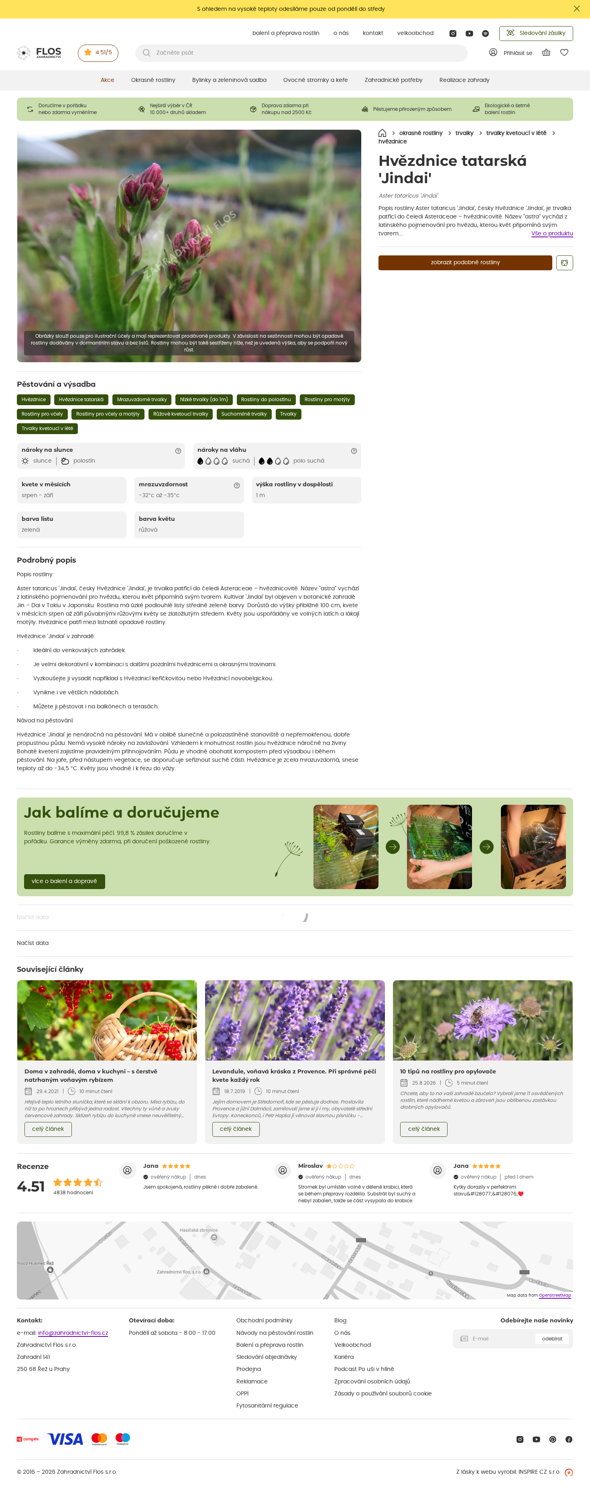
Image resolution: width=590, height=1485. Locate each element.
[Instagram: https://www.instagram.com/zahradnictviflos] (453, 33)
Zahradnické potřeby (394, 80)
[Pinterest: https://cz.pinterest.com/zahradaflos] (553, 1439)
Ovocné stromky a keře (315, 80)
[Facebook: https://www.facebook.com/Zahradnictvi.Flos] (569, 1439)
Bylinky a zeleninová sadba (229, 80)
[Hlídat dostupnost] (564, 262)
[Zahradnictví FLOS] (39, 53)
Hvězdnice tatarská (81, 399)
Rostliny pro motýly (327, 399)
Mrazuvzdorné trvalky (142, 399)
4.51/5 (104, 52)
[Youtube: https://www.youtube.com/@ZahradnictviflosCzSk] (469, 33)
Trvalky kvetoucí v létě (47, 428)
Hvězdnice (34, 399)
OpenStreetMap (555, 1295)
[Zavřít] (577, 8)
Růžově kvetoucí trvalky (180, 414)
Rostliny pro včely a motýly (108, 414)
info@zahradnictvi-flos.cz (73, 1333)
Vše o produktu (552, 234)
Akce (107, 80)
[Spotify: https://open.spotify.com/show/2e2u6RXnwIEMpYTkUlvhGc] (486, 33)
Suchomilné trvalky (244, 414)
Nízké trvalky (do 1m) (204, 399)
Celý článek (48, 1129)
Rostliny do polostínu (266, 399)
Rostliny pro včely (42, 414)
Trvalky (288, 414)
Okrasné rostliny (153, 80)
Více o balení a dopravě (64, 881)
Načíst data (163, 918)
